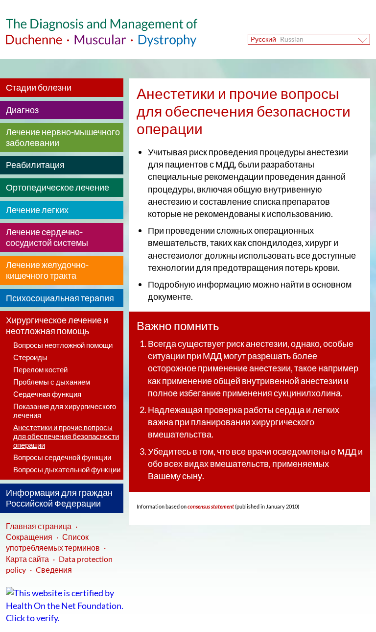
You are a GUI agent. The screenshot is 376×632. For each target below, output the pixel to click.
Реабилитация (35, 164)
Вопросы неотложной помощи (63, 344)
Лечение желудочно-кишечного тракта (47, 270)
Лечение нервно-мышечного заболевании (63, 137)
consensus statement (210, 506)
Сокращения (29, 536)
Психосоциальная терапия (60, 297)
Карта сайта (27, 558)
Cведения (54, 569)
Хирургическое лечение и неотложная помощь (57, 325)
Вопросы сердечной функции (62, 457)
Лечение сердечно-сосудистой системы (47, 237)
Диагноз (22, 109)
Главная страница (38, 526)
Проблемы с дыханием (51, 381)
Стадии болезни (38, 87)
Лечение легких (37, 209)
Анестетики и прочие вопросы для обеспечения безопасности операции (66, 436)
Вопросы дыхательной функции (66, 469)
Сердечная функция (47, 393)
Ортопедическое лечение (57, 187)
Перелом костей (40, 369)
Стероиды (30, 357)
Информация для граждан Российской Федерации (59, 498)
